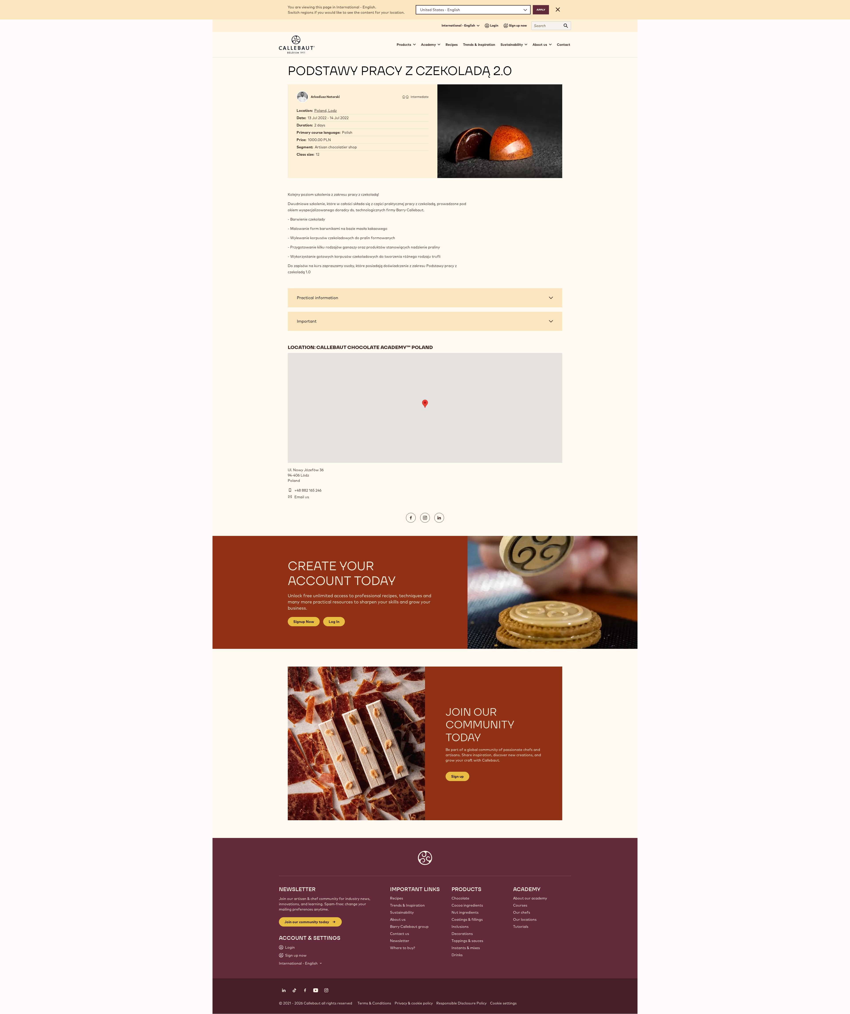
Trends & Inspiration (479, 45)
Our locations (525, 919)
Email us (301, 497)
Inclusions (460, 926)
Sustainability (402, 912)
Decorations (462, 933)
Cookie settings (503, 1003)
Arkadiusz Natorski (325, 97)
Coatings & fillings (467, 919)
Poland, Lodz (325, 110)
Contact (563, 45)
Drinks (457, 955)
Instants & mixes (466, 948)
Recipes (452, 45)
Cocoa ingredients (467, 905)
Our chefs (521, 912)
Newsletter (399, 940)
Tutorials (520, 926)
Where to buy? (402, 948)
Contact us (399, 933)
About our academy (530, 898)
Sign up (457, 776)
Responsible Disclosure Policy (461, 1003)
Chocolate (460, 898)
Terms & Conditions (374, 1003)
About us (398, 919)
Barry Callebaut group (409, 926)
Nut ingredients (465, 912)
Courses (520, 905)
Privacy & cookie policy (414, 1003)
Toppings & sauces (467, 940)
